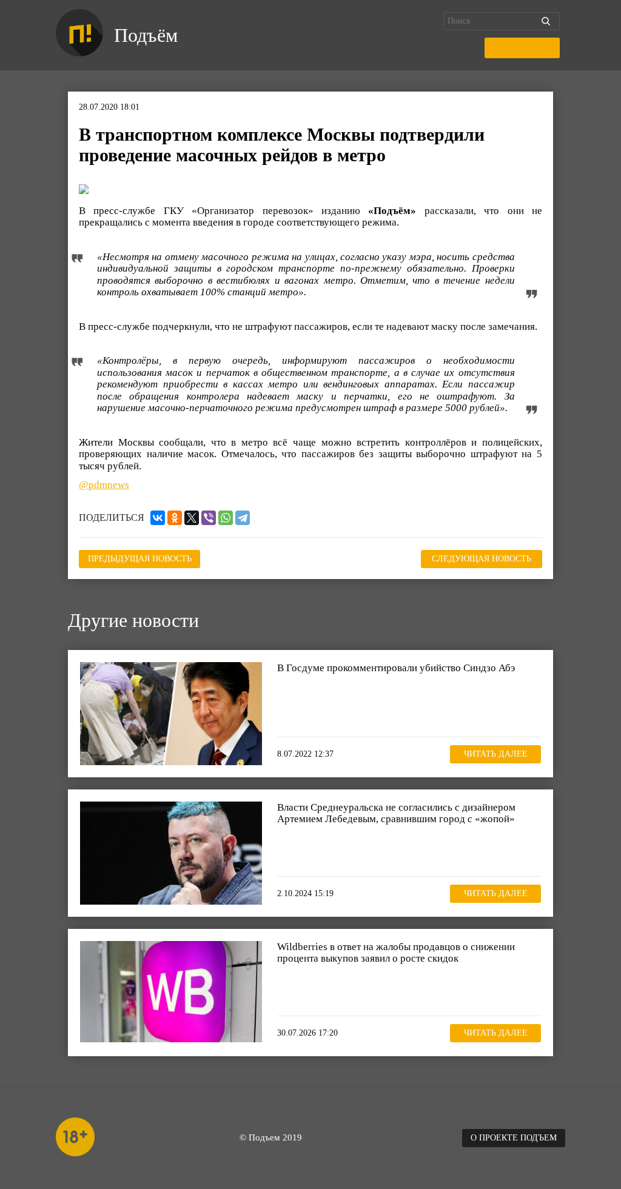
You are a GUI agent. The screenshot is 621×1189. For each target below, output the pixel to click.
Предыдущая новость (140, 558)
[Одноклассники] (174, 518)
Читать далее (496, 754)
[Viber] (208, 518)
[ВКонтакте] (157, 518)
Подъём (146, 35)
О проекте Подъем (514, 1137)
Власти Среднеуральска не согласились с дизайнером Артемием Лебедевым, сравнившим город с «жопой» (396, 813)
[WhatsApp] (225, 518)
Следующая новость (481, 558)
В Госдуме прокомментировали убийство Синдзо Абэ (396, 668)
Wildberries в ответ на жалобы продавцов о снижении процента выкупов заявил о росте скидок (396, 953)
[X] (191, 518)
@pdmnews (104, 485)
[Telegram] (242, 518)
